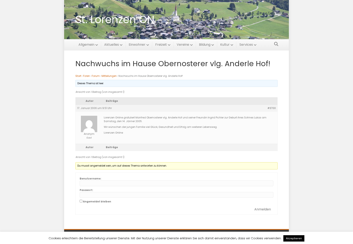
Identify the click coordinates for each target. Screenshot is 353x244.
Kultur (225, 44)
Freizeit (161, 44)
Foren (86, 76)
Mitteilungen (109, 76)
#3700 (271, 108)
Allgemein (86, 44)
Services (246, 44)
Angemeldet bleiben (97, 201)
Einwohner (137, 44)
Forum (96, 76)
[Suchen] (275, 44)
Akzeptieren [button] (294, 238)
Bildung (204, 44)
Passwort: (86, 190)
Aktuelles (111, 44)
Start (78, 76)
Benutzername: (90, 178)
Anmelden (262, 209)
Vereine (183, 44)
